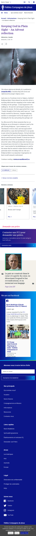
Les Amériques (5, 170)
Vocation (6, 395)
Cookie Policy (24, 533)
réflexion (14, 170)
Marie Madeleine (9, 429)
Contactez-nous (6, 245)
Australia (6, 463)
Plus (9, 216)
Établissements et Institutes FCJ (14, 437)
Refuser (17, 533)
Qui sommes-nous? (17, 13)
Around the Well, (6, 91)
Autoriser (10, 533)
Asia (5, 458)
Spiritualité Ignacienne (11, 433)
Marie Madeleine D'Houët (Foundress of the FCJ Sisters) (16, 305)
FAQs (5, 488)
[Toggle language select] (33, 2)
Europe (6, 467)
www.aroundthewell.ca (22, 159)
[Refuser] (34, 530)
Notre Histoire (8, 399)
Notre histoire (28, 13)
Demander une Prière (10, 442)
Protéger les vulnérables (11, 484)
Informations (8, 408)
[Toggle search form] (29, 2)
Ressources (7, 412)
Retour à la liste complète (10, 178)
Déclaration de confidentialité (13, 480)
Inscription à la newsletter (10, 378)
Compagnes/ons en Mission (12, 403)
